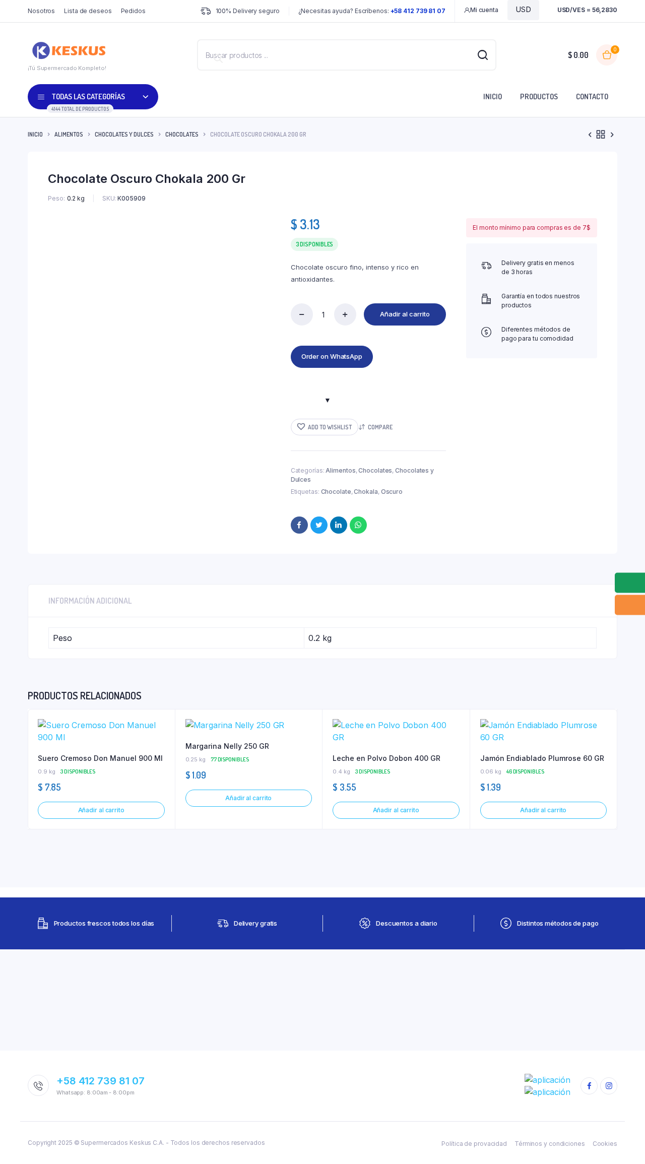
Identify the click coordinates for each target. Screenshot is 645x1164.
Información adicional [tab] (90, 601)
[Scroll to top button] (622, 1141)
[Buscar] (218, 58)
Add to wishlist (330, 427)
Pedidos (133, 11)
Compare (380, 427)
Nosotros (41, 11)
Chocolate (336, 491)
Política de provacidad (474, 1143)
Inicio (492, 96)
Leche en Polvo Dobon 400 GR (386, 758)
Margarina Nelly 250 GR (227, 746)
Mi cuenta (484, 10)
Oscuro (392, 491)
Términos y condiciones (549, 1143)
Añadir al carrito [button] (101, 810)
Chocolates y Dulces (124, 134)
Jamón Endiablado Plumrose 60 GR (542, 758)
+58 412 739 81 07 (100, 1081)
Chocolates (182, 134)
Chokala (365, 491)
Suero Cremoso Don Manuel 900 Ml (100, 758)
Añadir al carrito (405, 314)
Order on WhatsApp (331, 356)
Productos (539, 96)
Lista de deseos (88, 11)
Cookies (605, 1143)
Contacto (592, 96)
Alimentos (68, 134)
